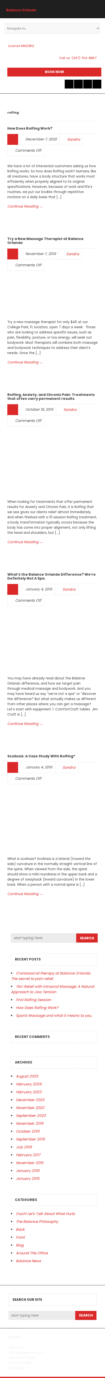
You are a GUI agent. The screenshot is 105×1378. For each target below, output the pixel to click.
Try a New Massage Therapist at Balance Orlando (45, 240)
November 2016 (29, 1162)
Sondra (73, 139)
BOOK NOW (54, 72)
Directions (16, 1368)
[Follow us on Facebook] (78, 84)
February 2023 (29, 1091)
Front (20, 1237)
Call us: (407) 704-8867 (77, 58)
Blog (20, 1245)
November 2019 (29, 1123)
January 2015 (27, 1178)
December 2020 (30, 1099)
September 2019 (30, 1139)
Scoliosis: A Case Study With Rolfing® (41, 756)
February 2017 (28, 1154)
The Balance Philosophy (37, 1221)
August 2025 (27, 1076)
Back (20, 1229)
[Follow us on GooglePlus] (87, 84)
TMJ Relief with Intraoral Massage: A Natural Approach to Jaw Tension (52, 989)
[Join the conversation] (69, 84)
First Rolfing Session (33, 999)
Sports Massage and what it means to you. (54, 1015)
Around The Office (32, 1253)
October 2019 (27, 1131)
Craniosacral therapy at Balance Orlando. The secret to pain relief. (51, 976)
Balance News (28, 1260)
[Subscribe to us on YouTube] (97, 84)
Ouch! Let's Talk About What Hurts (45, 1213)
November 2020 (30, 1107)
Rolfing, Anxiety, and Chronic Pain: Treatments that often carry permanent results (51, 396)
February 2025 (29, 1084)
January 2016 (27, 1170)
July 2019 (24, 1147)
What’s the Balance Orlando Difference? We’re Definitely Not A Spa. (51, 576)
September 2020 (31, 1115)
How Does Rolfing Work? (29, 128)
